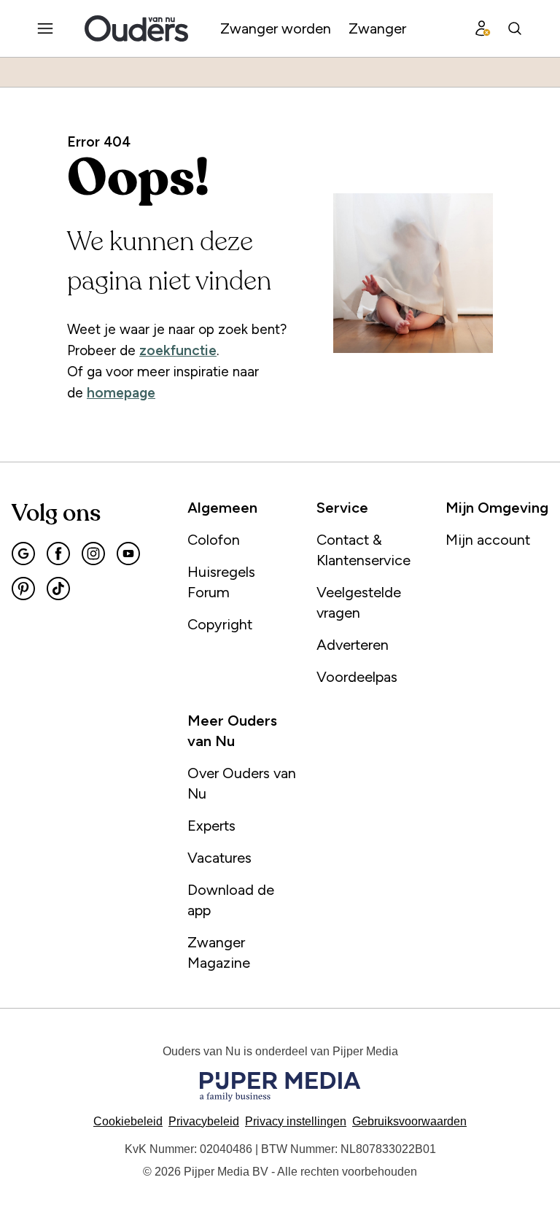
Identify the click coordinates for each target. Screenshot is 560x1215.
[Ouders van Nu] (136, 28)
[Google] (23, 553)
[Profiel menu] (482, 28)
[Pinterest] (23, 588)
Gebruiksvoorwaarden (409, 1121)
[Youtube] (128, 553)
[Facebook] (58, 553)
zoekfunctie (178, 350)
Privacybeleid (203, 1121)
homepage (121, 392)
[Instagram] (93, 553)
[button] (295, 1121)
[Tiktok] (58, 588)
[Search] (515, 28)
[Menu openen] (45, 28)
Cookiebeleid (128, 1121)
